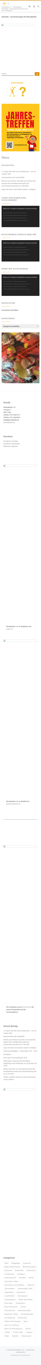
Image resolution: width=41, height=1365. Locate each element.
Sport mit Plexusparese (13, 1328)
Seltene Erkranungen (13, 1321)
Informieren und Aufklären (14, 1285)
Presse (23, 1307)
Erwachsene (31, 1270)
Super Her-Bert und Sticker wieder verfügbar (19, 189)
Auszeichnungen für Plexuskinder (23, 17)
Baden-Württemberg (12, 1267)
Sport (26, 1321)
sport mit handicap (12, 1325)
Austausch (27, 1263)
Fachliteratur (9, 1274)
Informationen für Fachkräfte (13, 177)
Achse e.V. (10, 629)
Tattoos (28, 1328)
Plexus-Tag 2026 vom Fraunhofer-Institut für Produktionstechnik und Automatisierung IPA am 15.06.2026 (19, 1071)
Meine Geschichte (25, 1299)
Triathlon (29, 1332)
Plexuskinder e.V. (18, 1350)
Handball (22, 1277)
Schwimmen (22, 1318)
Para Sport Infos (8, 165)
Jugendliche (9, 1292)
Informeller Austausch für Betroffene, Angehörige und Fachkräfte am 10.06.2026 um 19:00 (20, 1063)
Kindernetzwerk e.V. (13, 804)
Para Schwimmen (11, 1307)
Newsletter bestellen (10, 441)
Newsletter (7, 1054)
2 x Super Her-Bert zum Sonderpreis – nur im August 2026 (19, 172)
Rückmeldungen (27, 1314)
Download (8, 1270)
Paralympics (20, 1303)
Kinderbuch (21, 1292)
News (5, 157)
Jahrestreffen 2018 (25, 1288)
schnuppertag (10, 1318)
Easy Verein (27, 1007)
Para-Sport (9, 1303)
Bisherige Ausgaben (10, 446)
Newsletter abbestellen (11, 444)
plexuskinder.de (9, 422)
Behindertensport (29, 1267)
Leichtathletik (10, 1296)
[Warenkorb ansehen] (34, 6)
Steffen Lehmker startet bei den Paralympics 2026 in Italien (19, 1078)
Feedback (21, 1274)
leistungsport (23, 1296)
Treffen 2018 (18, 1332)
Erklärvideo (19, 1270)
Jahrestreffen (10, 1288)
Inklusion (30, 1285)
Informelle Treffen (11, 1281)
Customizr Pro (25, 1355)
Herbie (31, 1277)
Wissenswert (26, 1336)
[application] (20, 216)
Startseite (5, 17)
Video (7, 1336)
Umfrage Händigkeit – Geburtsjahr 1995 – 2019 (20, 1051)
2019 (6, 1263)
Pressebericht (10, 1310)
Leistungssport (10, 1299)
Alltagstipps (15, 1263)
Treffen (7, 1332)
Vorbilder (15, 1336)
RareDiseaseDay (24, 1310)
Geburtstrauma (10, 1277)
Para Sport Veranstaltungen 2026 (15, 1058)
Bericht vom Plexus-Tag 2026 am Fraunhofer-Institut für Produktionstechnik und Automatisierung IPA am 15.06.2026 (19, 183)
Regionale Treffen (11, 1314)
